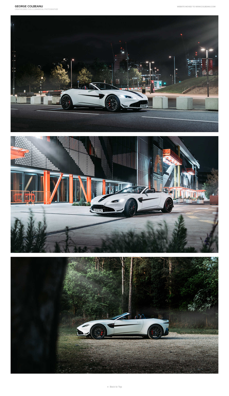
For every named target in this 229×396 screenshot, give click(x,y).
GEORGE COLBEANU (29, 6)
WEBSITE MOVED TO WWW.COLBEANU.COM (196, 6)
